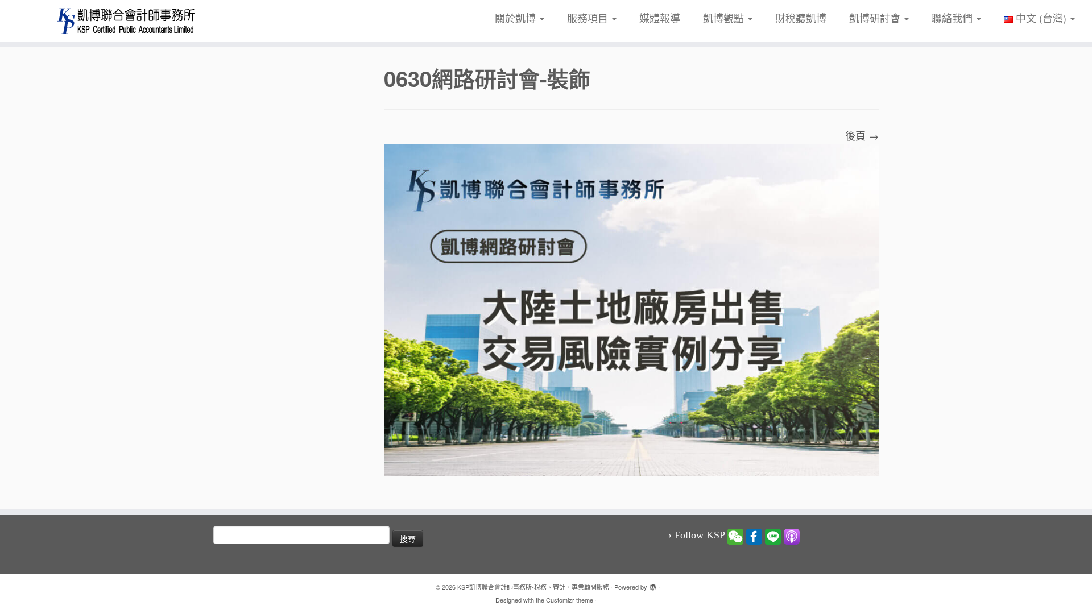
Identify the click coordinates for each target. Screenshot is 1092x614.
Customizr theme (569, 599)
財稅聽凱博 (800, 17)
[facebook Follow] (754, 535)
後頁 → (862, 135)
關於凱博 (517, 17)
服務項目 (589, 17)
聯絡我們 (953, 17)
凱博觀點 (725, 17)
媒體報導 (659, 17)
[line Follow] (773, 535)
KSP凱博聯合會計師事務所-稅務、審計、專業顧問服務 (533, 586)
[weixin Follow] (735, 535)
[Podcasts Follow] (792, 535)
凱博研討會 (876, 17)
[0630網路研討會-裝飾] (631, 308)
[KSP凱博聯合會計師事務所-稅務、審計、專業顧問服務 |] (126, 21)
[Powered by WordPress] (653, 584)
